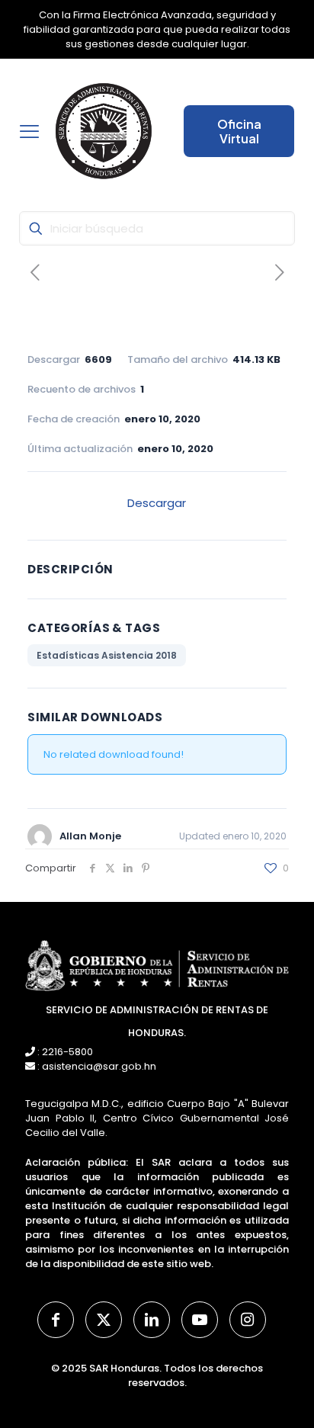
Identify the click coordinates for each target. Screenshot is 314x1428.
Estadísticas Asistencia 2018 (107, 655)
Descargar (156, 503)
